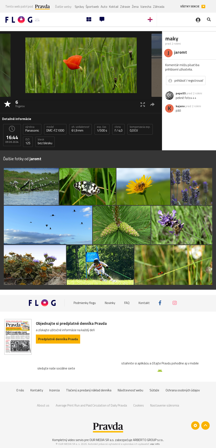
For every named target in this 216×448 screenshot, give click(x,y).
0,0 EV (140, 129)
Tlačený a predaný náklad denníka (88, 390)
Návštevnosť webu (130, 390)
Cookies (138, 405)
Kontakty (36, 390)
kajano (180, 106)
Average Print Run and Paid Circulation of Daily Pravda (91, 405)
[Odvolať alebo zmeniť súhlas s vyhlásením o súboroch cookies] (195, 425)
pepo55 (181, 93)
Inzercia (54, 390)
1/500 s (102, 129)
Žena (135, 6)
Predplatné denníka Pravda (58, 339)
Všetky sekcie (190, 6)
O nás (20, 390)
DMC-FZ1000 (55, 129)
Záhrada (158, 6)
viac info (155, 444)
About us (43, 405)
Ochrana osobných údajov (183, 390)
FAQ (127, 302)
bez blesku (45, 141)
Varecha (145, 6)
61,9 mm (80, 129)
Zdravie (125, 6)
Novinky (110, 302)
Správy (79, 6)
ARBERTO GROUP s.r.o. (148, 439)
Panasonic (32, 129)
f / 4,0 (118, 129)
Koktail (113, 6)
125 (27, 141)
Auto (104, 6)
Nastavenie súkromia (164, 405)
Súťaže (154, 390)
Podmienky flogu (85, 302)
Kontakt (144, 302)
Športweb (92, 6)
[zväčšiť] (142, 104)
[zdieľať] (152, 104)
